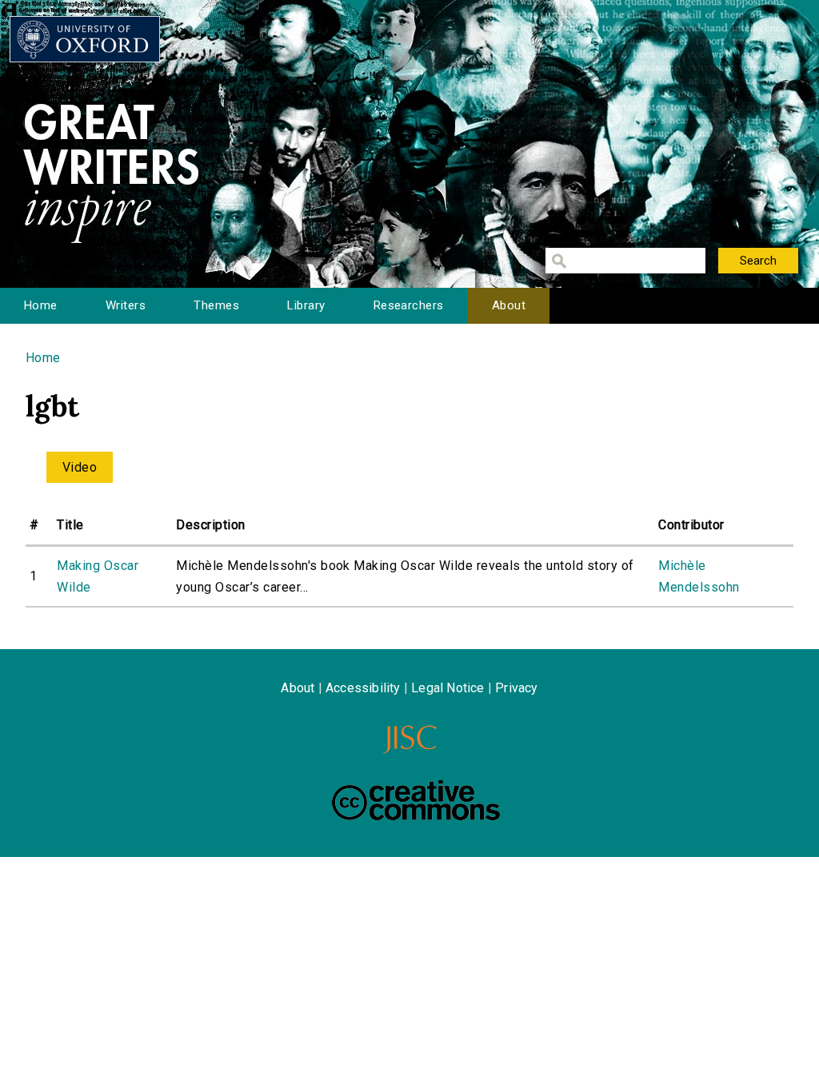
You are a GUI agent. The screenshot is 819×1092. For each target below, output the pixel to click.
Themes (216, 305)
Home (41, 305)
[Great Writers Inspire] (85, 39)
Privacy (516, 687)
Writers (126, 305)
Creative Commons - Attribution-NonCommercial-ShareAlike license (416, 800)
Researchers (409, 305)
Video (79, 467)
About (508, 305)
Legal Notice (447, 687)
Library (306, 305)
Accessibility (363, 687)
